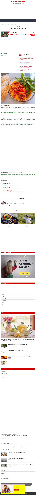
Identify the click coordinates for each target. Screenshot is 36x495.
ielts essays (16, 484)
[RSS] (22, 446)
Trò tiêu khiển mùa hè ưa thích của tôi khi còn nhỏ (11, 185)
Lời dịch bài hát (4, 373)
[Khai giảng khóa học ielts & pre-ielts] (18, 32)
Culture (3, 306)
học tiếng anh (28, 484)
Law (2, 292)
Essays (9, 484)
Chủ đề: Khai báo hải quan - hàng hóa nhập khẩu (17, 452)
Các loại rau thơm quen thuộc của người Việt (16, 350)
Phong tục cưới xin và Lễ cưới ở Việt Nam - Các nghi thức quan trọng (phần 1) (15, 191)
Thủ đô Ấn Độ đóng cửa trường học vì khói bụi (16, 458)
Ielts (12, 484)
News (2, 375)
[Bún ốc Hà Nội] (9, 218)
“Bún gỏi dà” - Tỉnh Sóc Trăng (7, 190)
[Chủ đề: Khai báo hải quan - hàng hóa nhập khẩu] (4, 454)
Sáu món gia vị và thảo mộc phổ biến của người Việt (11, 188)
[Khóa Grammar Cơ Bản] (18, 266)
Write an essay (4, 308)
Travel (3, 302)
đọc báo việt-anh (22, 484)
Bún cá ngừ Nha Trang (6, 187)
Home (2, 24)
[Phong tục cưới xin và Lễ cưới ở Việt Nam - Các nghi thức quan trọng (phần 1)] (4, 357)
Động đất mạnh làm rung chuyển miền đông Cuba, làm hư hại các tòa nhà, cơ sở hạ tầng (21, 465)
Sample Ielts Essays (5, 377)
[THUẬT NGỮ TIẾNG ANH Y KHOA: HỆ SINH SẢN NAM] (4, 346)
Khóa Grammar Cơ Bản (6, 278)
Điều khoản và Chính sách (5, 478)
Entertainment (4, 298)
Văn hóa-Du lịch (7, 24)
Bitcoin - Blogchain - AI (5, 300)
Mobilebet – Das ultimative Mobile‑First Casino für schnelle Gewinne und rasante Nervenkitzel (26, 58)
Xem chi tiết (16, 489)
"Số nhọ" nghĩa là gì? (26, 225)
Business (3, 294)
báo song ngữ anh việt (27, 485)
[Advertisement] (18, 12)
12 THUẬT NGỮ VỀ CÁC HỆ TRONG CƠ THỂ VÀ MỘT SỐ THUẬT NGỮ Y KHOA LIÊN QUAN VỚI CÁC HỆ (17, 340)
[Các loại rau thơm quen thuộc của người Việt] (4, 352)
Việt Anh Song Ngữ (11, 201)
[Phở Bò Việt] (4, 363)
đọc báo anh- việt (4, 484)
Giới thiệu (2, 473)
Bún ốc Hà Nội (9, 225)
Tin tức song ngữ (4, 371)
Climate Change (4, 290)
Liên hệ (2, 475)
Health (3, 296)
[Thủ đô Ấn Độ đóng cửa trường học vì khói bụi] (4, 460)
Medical (3, 288)
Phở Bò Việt (10, 361)
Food (2, 304)
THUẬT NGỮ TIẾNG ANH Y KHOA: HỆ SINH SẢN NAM (17, 344)
